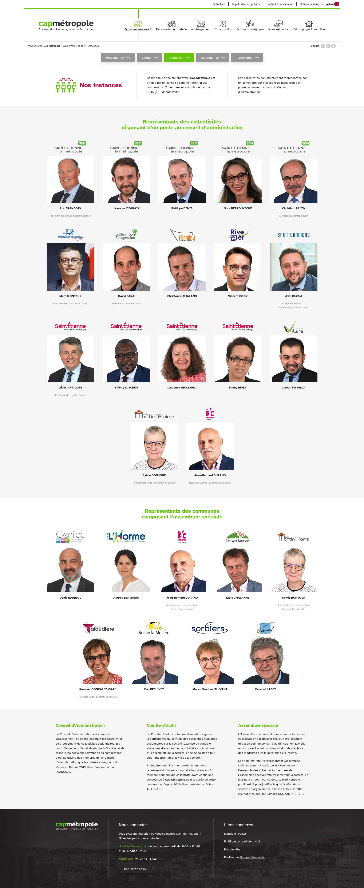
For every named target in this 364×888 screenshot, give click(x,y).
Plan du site (232, 849)
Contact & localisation (279, 4)
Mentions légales (235, 833)
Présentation (115, 58)
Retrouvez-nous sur (319, 4)
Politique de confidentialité (242, 841)
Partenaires (244, 58)
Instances (176, 58)
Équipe (147, 58)
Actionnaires (210, 58)
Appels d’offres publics (246, 4)
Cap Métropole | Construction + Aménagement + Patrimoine (66, 25)
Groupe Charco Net (252, 857)
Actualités (219, 4)
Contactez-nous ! (135, 869)
